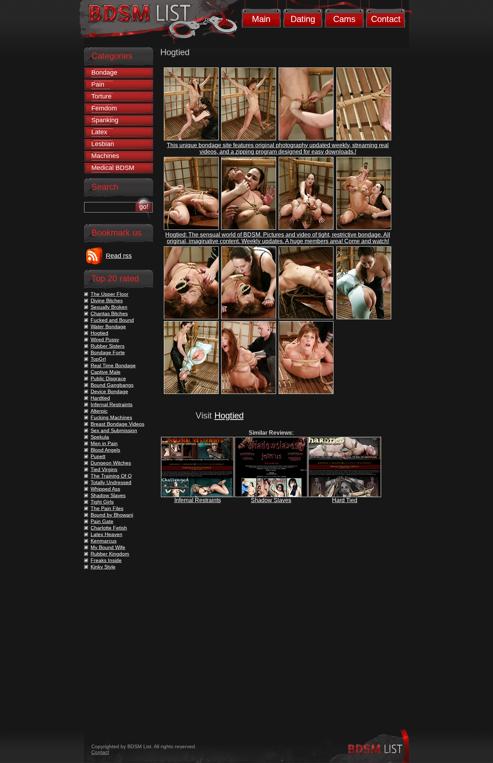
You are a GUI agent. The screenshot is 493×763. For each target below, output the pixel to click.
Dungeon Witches (111, 463)
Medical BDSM (112, 167)
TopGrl (98, 359)
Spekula (100, 437)
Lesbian (102, 144)
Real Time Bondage (113, 365)
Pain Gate (102, 521)
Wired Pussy (105, 339)
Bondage (104, 72)
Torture (101, 96)
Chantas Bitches (109, 313)
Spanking (104, 120)
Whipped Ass (105, 489)
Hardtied (100, 398)
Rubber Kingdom (110, 554)
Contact (386, 19)
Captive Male (106, 372)
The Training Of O (111, 476)
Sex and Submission (114, 430)
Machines (105, 155)
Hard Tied (344, 500)
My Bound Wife (108, 547)
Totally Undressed (111, 482)
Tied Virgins (104, 469)
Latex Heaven (106, 534)
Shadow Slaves (271, 500)
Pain (97, 84)
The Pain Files (107, 508)
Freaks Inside (106, 560)
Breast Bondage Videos (117, 424)
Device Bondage (109, 391)
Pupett (98, 456)
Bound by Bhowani (112, 515)
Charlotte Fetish (109, 528)
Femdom (104, 108)
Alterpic (99, 411)
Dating (303, 19)
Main (261, 19)
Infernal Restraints (197, 500)
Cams (344, 19)
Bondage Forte (108, 352)
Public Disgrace (108, 378)
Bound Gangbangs (112, 385)
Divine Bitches (107, 300)
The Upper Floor (109, 294)
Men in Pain (104, 443)
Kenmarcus (104, 541)
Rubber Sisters (108, 346)
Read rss (119, 255)
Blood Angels (105, 450)
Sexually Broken (109, 307)
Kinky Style (103, 567)
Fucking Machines (111, 417)
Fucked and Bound (112, 320)
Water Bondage (108, 326)
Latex (99, 132)
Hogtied (229, 415)
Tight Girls (102, 502)
